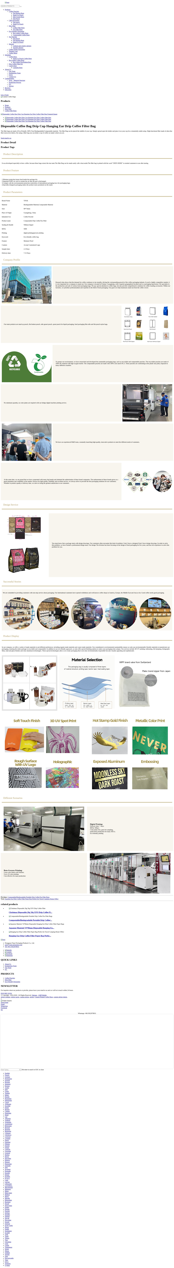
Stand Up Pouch (18, 15)
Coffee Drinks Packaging (17, 49)
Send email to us (6, 138)
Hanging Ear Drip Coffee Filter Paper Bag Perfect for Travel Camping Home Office (31, 899)
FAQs (11, 75)
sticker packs (15, 997)
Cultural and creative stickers (22, 46)
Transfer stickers (18, 48)
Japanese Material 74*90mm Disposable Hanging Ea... (31, 928)
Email (3, 1004)
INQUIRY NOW (6, 993)
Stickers (11, 44)
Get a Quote (5, 95)
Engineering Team (15, 73)
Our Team (12, 71)
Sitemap (34, 995)
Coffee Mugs (13, 53)
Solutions (8, 55)
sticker (32, 997)
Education (8, 90)
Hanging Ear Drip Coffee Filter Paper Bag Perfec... (30, 936)
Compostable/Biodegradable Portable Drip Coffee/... (30, 920)
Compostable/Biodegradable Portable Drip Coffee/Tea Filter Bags (28, 897)
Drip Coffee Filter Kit (16, 64)
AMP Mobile (42, 995)
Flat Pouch (16, 19)
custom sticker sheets (60, 997)
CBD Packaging (14, 20)
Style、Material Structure (17, 80)
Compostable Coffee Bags (21, 35)
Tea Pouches (13, 37)
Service (11, 86)
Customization (9, 78)
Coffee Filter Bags (19, 28)
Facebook (4, 1008)
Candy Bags (13, 66)
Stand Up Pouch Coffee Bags (22, 58)
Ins (2, 1010)
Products (7, 9)
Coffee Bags (13, 57)
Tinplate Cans (13, 51)
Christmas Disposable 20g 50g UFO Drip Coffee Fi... (30, 912)
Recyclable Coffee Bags (20, 33)
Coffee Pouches (14, 11)
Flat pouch (16, 22)
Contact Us (12, 77)
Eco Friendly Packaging (16, 31)
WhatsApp (4, 1006)
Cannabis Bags (17, 67)
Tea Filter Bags (18, 29)
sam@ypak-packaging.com (13, 945)
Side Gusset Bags (18, 17)
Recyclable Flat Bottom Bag (22, 62)
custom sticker (24, 997)
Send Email (4, 1002)
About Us (8, 69)
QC (10, 84)
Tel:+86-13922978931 (12, 947)
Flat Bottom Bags (18, 13)
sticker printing (5, 997)
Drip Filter (12, 26)
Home (7, 105)
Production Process (15, 82)
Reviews (7, 88)
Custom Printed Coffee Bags (44, 997)
